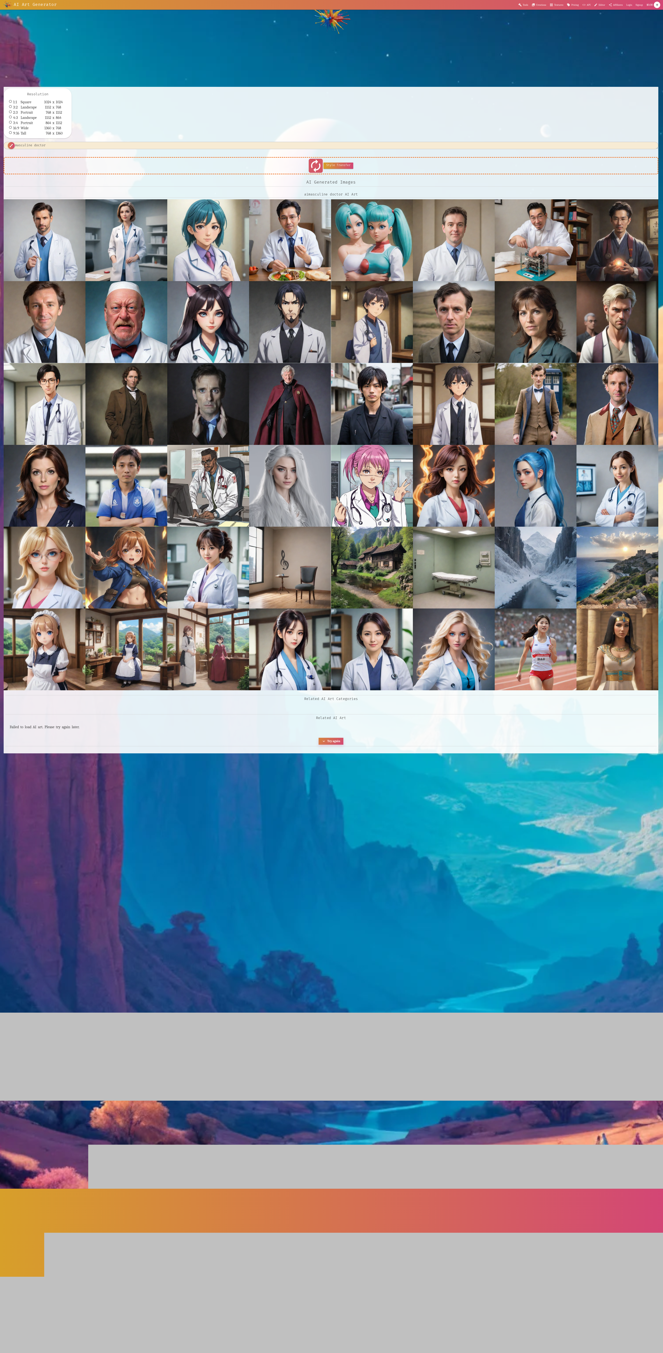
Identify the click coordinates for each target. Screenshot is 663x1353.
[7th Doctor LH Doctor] (617, 404)
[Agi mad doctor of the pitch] (126, 486)
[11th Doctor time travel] (536, 404)
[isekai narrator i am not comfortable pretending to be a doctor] (454, 404)
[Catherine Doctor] (454, 649)
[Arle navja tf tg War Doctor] (126, 567)
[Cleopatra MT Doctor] (617, 649)
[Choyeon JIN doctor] (536, 649)
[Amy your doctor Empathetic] (617, 486)
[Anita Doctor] (44, 567)
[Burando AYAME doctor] (372, 649)
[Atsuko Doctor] (208, 567)
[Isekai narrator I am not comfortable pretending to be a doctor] (372, 322)
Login (629, 4)
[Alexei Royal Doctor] (536, 486)
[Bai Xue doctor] (290, 649)
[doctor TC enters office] (126, 240)
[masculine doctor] (44, 240)
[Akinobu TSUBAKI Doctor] (454, 486)
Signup (639, 4)
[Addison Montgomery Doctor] (44, 486)
